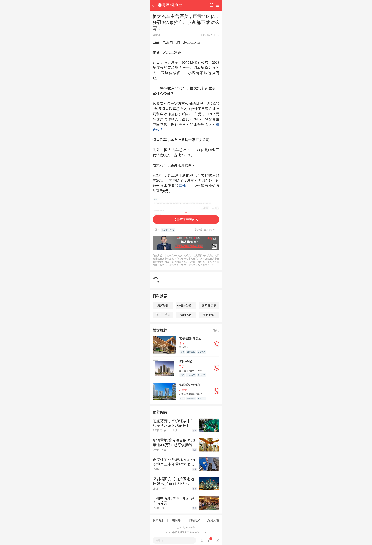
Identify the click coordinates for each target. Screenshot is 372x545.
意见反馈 (213, 520)
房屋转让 (163, 305)
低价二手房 (163, 314)
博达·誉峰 (185, 361)
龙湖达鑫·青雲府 (190, 338)
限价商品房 (209, 305)
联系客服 (158, 520)
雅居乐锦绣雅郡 (189, 385)
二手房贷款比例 (209, 314)
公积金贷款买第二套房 (186, 305)
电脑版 (176, 520)
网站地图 (195, 520)
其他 (182, 186)
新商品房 (186, 314)
